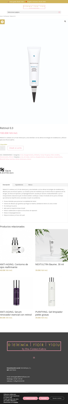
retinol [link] (17, 159)
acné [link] (21, 157)
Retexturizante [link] (4, 157)
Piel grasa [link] (47, 155)
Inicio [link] (1, 16)
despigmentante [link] (40, 157)
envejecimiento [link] (58, 157)
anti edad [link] (26, 157)
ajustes (16, 402)
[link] (2, 22)
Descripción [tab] (6, 185)
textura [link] (29, 159)
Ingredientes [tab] (19, 185)
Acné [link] (21, 155)
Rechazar (44, 398)
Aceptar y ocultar (30, 398)
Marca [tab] (30, 185)
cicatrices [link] (32, 157)
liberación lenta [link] (4, 159)
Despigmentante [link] (28, 155)
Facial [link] (42, 155)
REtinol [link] (11, 157)
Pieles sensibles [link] (55, 155)
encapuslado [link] (49, 157)
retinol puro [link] (23, 159)
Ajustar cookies (57, 398)
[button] (34, 12)
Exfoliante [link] (6, 16)
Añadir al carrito (15, 148)
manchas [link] (12, 159)
